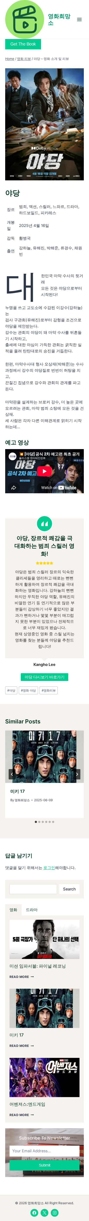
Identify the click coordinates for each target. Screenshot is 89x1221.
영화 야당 (28, 690)
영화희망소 (22, 800)
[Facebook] (34, 1213)
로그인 (49, 867)
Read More (21, 977)
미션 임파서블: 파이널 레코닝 (38, 966)
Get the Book (23, 44)
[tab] (36, 822)
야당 (11, 690)
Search (69, 889)
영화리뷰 (49, 690)
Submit (44, 1165)
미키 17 (17, 791)
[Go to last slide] (12, 774)
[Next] (76, 774)
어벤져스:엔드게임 (27, 1104)
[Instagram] (55, 1213)
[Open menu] (79, 19)
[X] (44, 1213)
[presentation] (44, 757)
